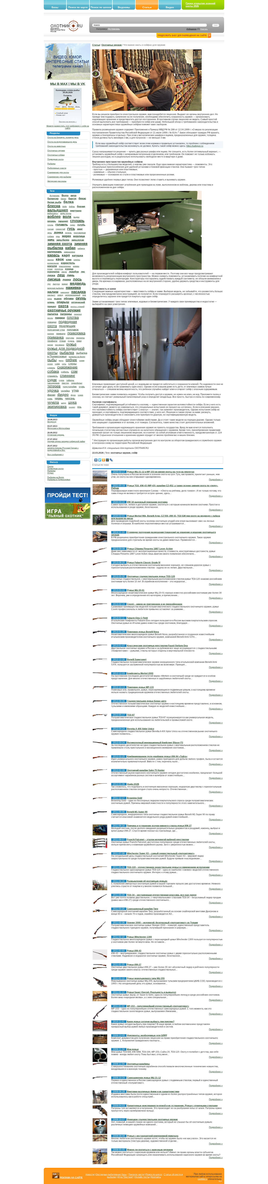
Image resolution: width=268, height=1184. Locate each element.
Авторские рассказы (56, 181)
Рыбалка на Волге (55, 477)
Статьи (147, 7)
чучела (53, 402)
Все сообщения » (55, 454)
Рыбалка (51, 164)
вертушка (75, 210)
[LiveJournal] (111, 460)
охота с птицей (77, 306)
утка (75, 390)
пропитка (80, 338)
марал (65, 284)
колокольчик (53, 263)
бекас (82, 198)
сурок (61, 380)
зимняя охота (59, 244)
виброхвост (52, 213)
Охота (50, 466)
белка (68, 202)
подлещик (67, 326)
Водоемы (124, 7)
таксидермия (53, 383)
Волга (65, 195)
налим (52, 292)
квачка (50, 260)
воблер (54, 216)
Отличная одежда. (55, 435)
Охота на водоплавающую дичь (62, 142)
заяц (50, 239)
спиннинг (67, 376)
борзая (81, 206)
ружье (71, 344)
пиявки (60, 317)
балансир (53, 198)
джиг (80, 229)
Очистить (204, 29)
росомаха (59, 345)
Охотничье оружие (56, 150)
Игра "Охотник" (125, 1177)
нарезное (65, 292)
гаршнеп (63, 221)
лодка (67, 279)
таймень (70, 380)
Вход (220, 1181)
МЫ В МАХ (59, 84)
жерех (66, 236)
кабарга (81, 248)
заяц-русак (77, 240)
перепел (78, 314)
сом (74, 371)
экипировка (57, 407)
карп (66, 255)
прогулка (70, 338)
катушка (77, 255)
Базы (55, 7)
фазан (51, 394)
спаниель (52, 376)
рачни (50, 345)
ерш (58, 236)
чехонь (70, 398)
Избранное (192, 29)
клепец (77, 260)
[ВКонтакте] (96, 460)
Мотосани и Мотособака (58, 428)
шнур (63, 403)
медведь (78, 283)
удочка (53, 390)
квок (60, 259)
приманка (55, 337)
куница (69, 269)
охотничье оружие (64, 310)
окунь (81, 298)
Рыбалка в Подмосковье (58, 479)
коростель (68, 262)
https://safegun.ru (194, 146)
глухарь (77, 221)
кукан (50, 269)
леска (51, 275)
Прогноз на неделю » (67, 122)
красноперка (65, 266)
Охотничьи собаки (56, 155)
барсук (72, 198)
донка (58, 232)
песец (50, 318)
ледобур (74, 271)
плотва (73, 317)
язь (79, 406)
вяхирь (51, 221)
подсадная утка (56, 329)
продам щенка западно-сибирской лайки (66, 441)
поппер (50, 334)
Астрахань (114, 29)
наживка (73, 288)
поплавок (73, 329)
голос (72, 225)
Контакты (156, 1177)
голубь (81, 224)
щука (72, 402)
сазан (81, 360)
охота (63, 306)
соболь (65, 371)
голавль (61, 224)
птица (62, 341)
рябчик (71, 360)
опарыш (63, 302)
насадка (78, 292)
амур (73, 195)
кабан (70, 248)
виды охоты (65, 213)
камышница (69, 252)
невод (60, 295)
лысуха (56, 284)
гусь (71, 229)
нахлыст (51, 295)
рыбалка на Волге (77, 357)
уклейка (65, 390)
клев (68, 259)
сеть (64, 364)
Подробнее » (216, 479)
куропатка (53, 271)
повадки (51, 322)
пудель (71, 341)
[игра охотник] (67, 518)
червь (59, 398)
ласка (64, 272)
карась (53, 255)
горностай (60, 229)
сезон (50, 364)
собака (53, 371)
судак (52, 380)
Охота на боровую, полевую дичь (63, 137)
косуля (52, 266)
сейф (57, 364)
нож (84, 295)
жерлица (79, 236)
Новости (89, 1174)
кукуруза (59, 269)
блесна (53, 206)
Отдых (50, 473)
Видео (170, 7)
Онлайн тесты (142, 1177)
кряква (76, 266)
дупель (68, 233)
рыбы (52, 360)
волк (67, 216)
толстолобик (70, 386)
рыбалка (67, 353)
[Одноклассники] (104, 460)
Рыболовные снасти (56, 168)
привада (60, 333)
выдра (76, 217)
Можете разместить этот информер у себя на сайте (67, 127)
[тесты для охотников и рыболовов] (67, 502)
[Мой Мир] (107, 460)
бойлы (72, 206)
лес (83, 271)
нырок (58, 298)
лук (49, 284)
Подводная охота (55, 159)
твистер (65, 383)
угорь (82, 386)
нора (49, 299)
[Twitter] (100, 460)
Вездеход (51, 422)
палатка (52, 313)
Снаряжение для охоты (58, 172)
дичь (49, 233)
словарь (51, 368)
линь (70, 275)
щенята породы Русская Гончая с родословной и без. (63, 449)
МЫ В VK (77, 84)
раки (79, 341)
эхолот (72, 407)
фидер (63, 395)
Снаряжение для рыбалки (59, 177)
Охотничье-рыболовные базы (111, 1174)
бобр (64, 206)
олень (51, 302)
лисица (53, 279)
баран (63, 199)
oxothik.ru (202, 1179)
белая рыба (54, 202)
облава (68, 298)
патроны (66, 313)
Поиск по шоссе (101, 7)
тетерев (54, 386)
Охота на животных (56, 146)
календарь (54, 251)
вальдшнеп (57, 210)
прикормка (76, 333)
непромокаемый (72, 295)
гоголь (50, 225)
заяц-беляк (62, 240)
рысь (61, 360)
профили (52, 341)
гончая (50, 229)
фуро (73, 395)
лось (77, 279)
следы (72, 363)
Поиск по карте (78, 7)
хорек (80, 395)
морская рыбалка (55, 288)
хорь (50, 398)
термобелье (76, 383)
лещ (61, 275)
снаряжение (67, 367)
